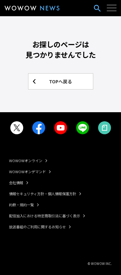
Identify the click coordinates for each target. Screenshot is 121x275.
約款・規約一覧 (21, 204)
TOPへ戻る (60, 81)
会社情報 (16, 182)
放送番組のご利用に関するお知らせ (37, 226)
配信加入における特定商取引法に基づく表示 (44, 215)
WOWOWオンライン (25, 160)
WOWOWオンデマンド (27, 171)
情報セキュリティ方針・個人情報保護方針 (42, 193)
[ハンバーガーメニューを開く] (111, 8)
